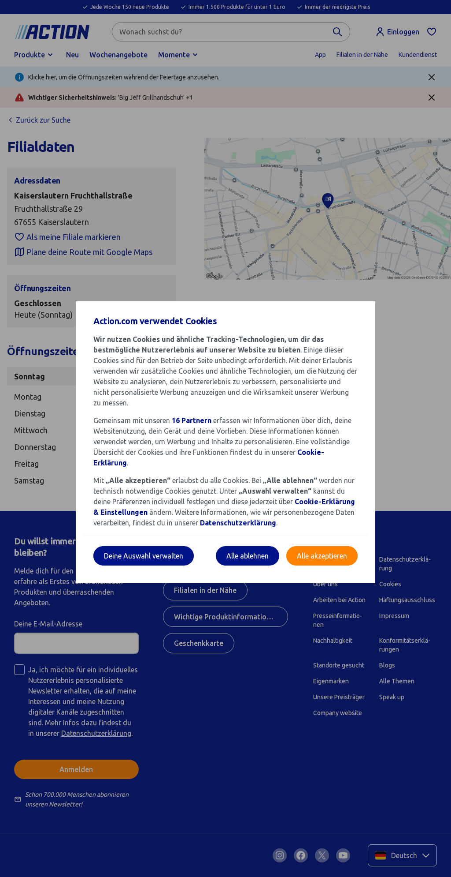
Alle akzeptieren (322, 556)
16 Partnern (191, 420)
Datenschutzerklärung (238, 523)
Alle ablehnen (247, 556)
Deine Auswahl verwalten (143, 556)
